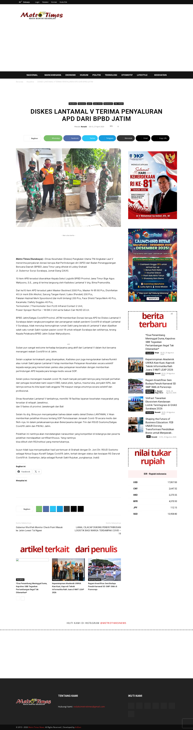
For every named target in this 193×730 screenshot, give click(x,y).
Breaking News (94, 580)
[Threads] (131, 714)
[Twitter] (53, 509)
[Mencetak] (67, 509)
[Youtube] (172, 706)
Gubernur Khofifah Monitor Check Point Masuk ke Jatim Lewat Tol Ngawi (39, 529)
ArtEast (78, 727)
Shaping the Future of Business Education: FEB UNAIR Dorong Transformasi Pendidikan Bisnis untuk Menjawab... (160, 425)
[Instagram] (139, 706)
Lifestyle (142, 74)
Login (37, 2)
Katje (157, 352)
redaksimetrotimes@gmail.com (89, 706)
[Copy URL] (81, 509)
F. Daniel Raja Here (159, 392)
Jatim (89, 104)
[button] (189, 75)
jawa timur (98, 104)
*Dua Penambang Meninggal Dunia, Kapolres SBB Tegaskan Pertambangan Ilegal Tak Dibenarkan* (160, 342)
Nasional (32, 74)
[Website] (164, 706)
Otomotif (127, 74)
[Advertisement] (122, 15)
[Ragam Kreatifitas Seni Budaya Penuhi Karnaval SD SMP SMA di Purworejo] (104, 569)
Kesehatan (160, 74)
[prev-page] (18, 598)
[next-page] (23, 598)
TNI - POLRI (119, 104)
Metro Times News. (36, 727)
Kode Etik (63, 2)
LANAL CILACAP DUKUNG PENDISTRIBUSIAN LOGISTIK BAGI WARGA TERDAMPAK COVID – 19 (98, 530)
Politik (96, 74)
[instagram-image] (12, 642)
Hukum (84, 74)
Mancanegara (52, 74)
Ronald (84, 126)
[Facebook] (46, 509)
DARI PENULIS (96, 550)
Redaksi (45, 2)
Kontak (54, 2)
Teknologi (111, 74)
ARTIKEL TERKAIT (44, 550)
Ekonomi (70, 74)
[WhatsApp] (39, 509)
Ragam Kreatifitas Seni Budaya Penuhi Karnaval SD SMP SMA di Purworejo (102, 586)
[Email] (74, 509)
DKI (148, 436)
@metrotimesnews (113, 622)
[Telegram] (60, 509)
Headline (30, 81)
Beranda (19, 81)
